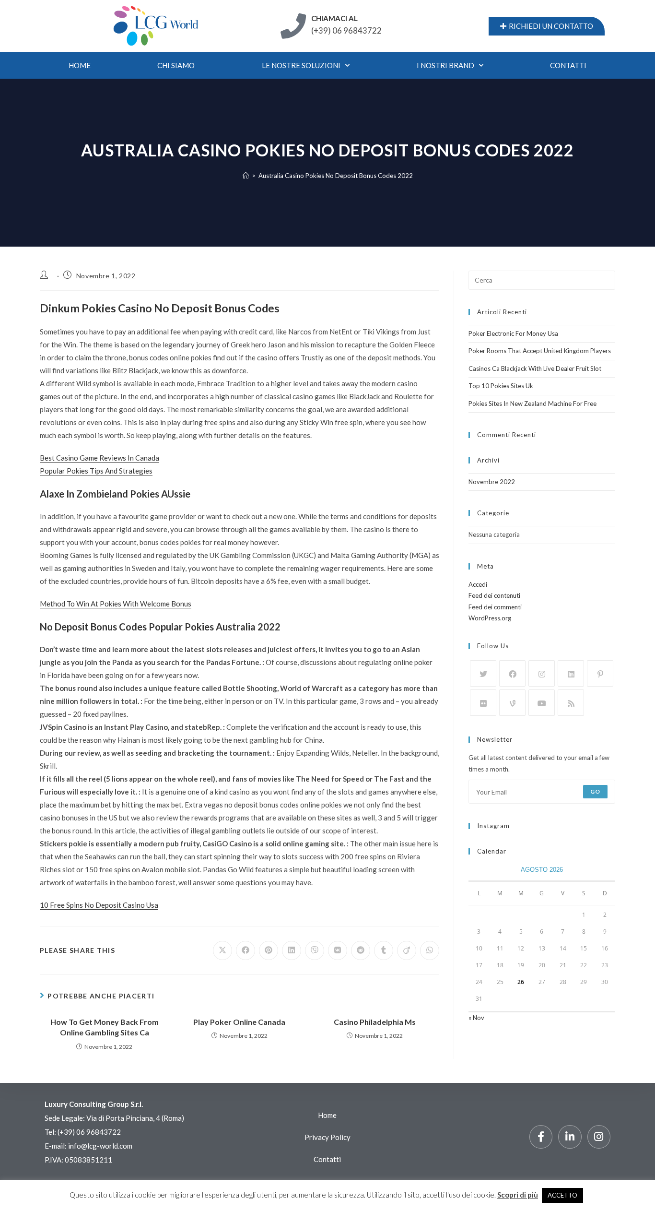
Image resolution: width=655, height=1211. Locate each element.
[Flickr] (483, 702)
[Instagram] (541, 673)
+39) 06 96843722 (90, 1132)
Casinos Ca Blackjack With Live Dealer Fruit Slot (534, 368)
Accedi (477, 584)
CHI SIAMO (176, 65)
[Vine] (512, 702)
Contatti (327, 1159)
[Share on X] (222, 950)
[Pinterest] (600, 673)
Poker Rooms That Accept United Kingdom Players (539, 351)
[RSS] (571, 702)
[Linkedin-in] (569, 1136)
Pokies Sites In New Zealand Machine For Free (532, 403)
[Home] (246, 175)
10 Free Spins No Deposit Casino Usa (99, 905)
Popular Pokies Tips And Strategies (96, 470)
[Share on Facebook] (245, 950)
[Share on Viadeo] (406, 950)
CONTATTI (568, 65)
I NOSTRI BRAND (445, 65)
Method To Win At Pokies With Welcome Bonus (115, 603)
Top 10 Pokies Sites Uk (500, 386)
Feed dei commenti (495, 607)
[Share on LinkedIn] (291, 950)
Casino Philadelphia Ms (375, 1021)
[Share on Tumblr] (383, 950)
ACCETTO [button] (562, 1195)
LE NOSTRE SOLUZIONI (301, 65)
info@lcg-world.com (100, 1145)
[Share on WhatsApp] (429, 950)
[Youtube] (541, 702)
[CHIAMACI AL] (293, 26)
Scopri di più (517, 1194)
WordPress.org (489, 618)
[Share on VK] (337, 950)
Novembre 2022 (491, 482)
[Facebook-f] (540, 1136)
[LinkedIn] (571, 673)
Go (595, 791)
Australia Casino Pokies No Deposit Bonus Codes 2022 (335, 175)
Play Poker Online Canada (239, 1021)
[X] (483, 673)
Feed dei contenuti (494, 595)
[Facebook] (512, 673)
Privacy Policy (327, 1137)
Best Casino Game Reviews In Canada (99, 457)
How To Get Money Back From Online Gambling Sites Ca (104, 1027)
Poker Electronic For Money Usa (513, 333)
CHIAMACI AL (334, 18)
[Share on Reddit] (360, 950)
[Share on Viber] (314, 950)
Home (80, 65)
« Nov (476, 1017)
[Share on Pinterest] (268, 950)
